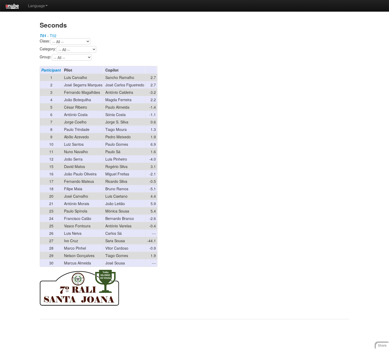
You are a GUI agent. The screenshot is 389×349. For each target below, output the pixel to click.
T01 (43, 35)
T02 (53, 35)
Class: (45, 41)
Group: (45, 57)
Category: (48, 49)
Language (36, 5)
